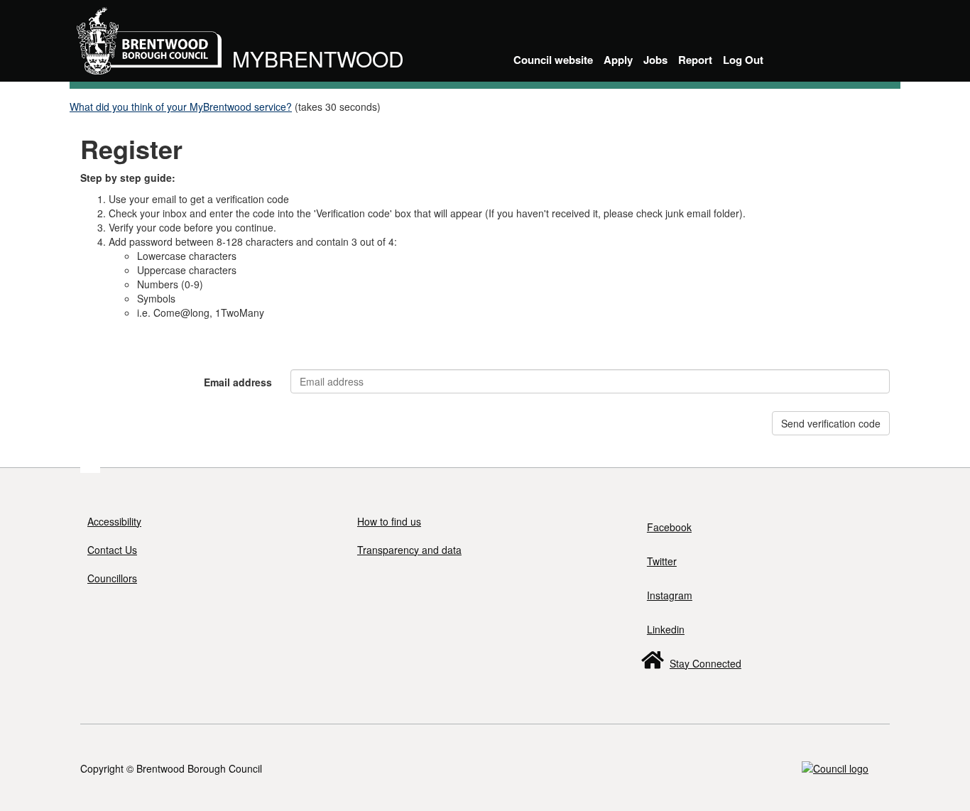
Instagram (669, 595)
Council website (553, 59)
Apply (618, 59)
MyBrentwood (318, 58)
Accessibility (114, 521)
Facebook (669, 527)
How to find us (389, 521)
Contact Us (112, 550)
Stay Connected (705, 663)
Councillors (112, 578)
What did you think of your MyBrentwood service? (181, 106)
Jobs (655, 59)
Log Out (743, 59)
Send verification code (831, 423)
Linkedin (666, 629)
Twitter (662, 561)
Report (695, 59)
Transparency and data (409, 550)
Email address (238, 382)
